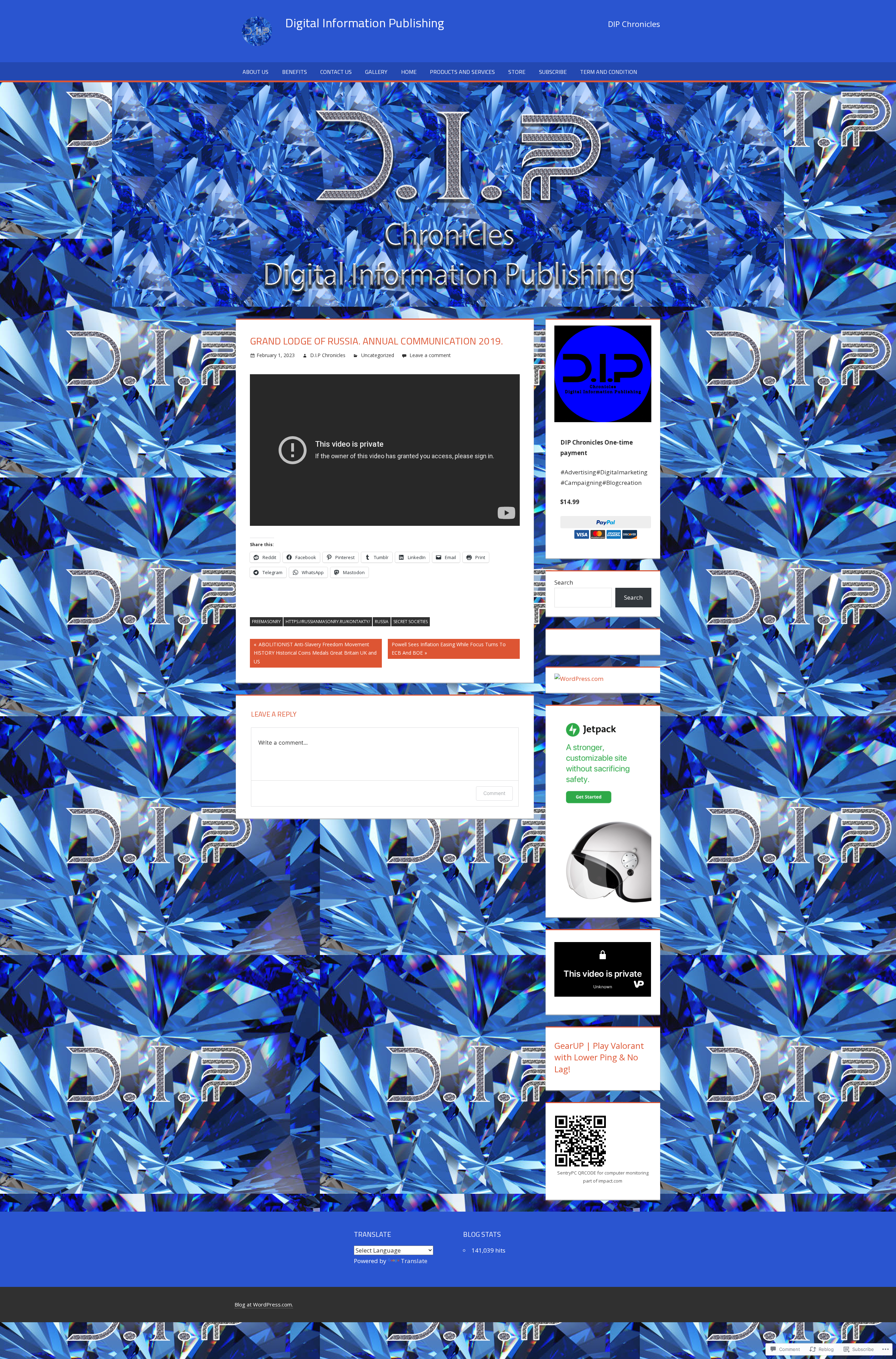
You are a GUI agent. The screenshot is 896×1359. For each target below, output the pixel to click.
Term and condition (608, 72)
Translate (414, 1261)
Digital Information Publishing (364, 22)
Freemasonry (266, 622)
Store (516, 72)
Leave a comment (430, 355)
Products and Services (462, 72)
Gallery (376, 72)
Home (408, 72)
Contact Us (336, 72)
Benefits (294, 72)
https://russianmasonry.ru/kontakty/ (328, 622)
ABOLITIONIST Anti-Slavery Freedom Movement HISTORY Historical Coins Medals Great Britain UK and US (313, 653)
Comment (494, 793)
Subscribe (553, 72)
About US (255, 72)
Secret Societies (410, 622)
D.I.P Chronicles (327, 355)
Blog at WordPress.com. (263, 1304)
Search (563, 582)
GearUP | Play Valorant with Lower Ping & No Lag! (599, 1057)
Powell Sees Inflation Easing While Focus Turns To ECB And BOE (447, 648)
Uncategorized (377, 355)
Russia (381, 622)
